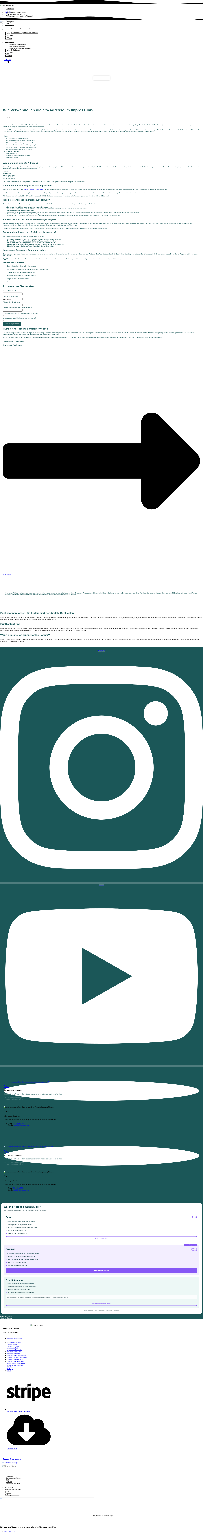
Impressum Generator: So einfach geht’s (20, 149)
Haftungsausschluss (13, 1484)
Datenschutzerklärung (13, 1478)
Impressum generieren (12, 324)
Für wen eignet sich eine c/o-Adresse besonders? (23, 147)
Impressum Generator (12, 151)
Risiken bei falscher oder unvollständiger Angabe (23, 145)
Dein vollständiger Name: (11, 291)
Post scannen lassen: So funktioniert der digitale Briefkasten (37, 613)
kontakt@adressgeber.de (21, 1125)
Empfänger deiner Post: (11, 296)
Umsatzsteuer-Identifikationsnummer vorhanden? (19, 318)
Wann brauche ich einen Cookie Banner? (25, 635)
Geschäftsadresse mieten (17, 46)
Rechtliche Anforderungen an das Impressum (22, 141)
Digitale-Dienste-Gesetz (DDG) (33, 189)
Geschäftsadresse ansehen (101, 1303)
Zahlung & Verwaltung (12, 1459)
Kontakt (8, 56)
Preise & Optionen (13, 157)
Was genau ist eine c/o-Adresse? (18, 138)
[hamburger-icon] (201, 10)
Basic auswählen (101, 1239)
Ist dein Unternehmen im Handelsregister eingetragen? (21, 313)
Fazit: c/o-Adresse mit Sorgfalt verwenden (19, 155)
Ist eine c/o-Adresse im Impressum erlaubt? (21, 143)
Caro (6, 1086)
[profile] (101, 1082)
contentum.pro (108, 1515)
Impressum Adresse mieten (18, 44)
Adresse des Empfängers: (11, 302)
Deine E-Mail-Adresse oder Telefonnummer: (17, 307)
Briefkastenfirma (10, 624)
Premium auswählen (101, 1270)
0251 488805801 (18, 1123)
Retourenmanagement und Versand (19, 16)
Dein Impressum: (12, 153)
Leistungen (10, 9)
